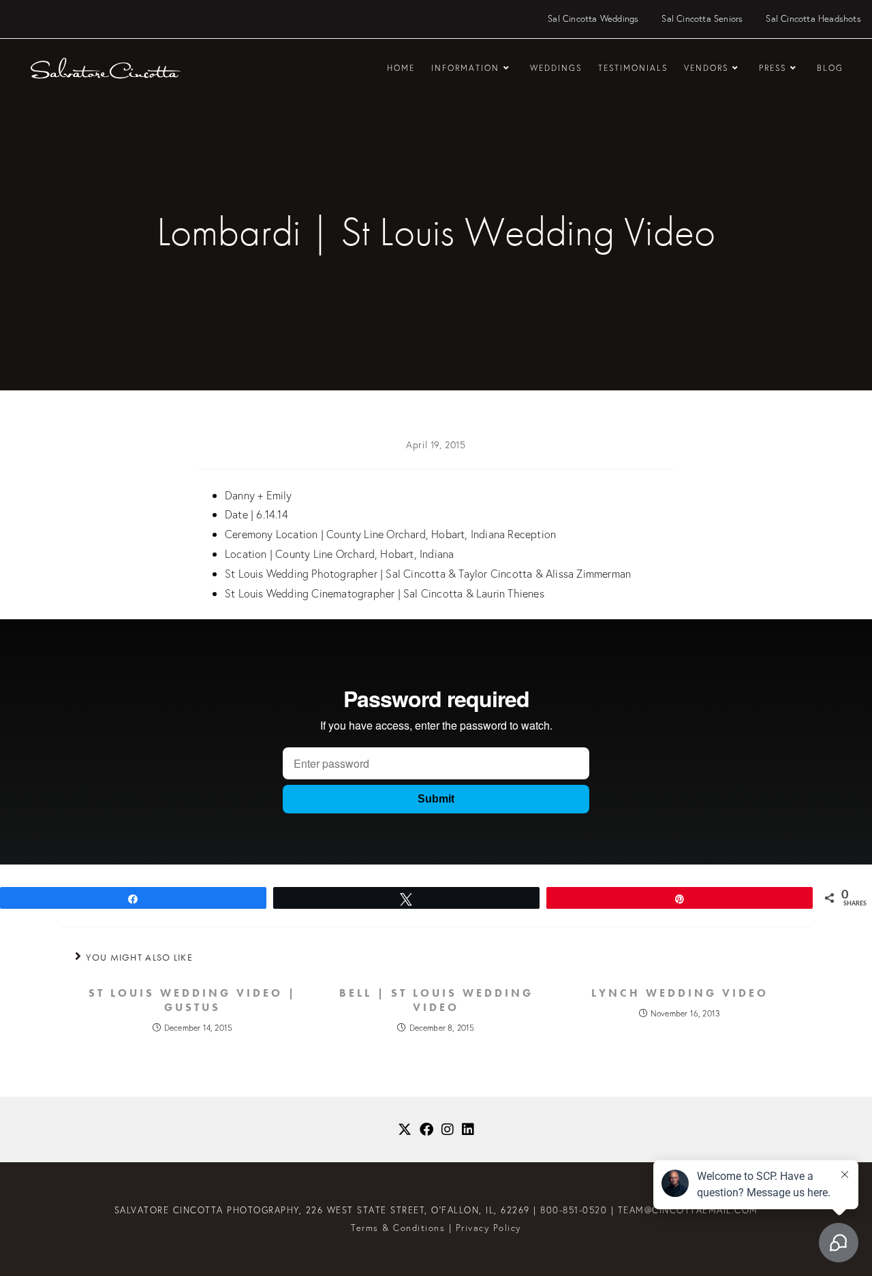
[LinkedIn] (468, 1129)
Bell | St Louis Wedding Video (436, 1000)
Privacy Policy (488, 1228)
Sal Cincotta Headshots (813, 19)
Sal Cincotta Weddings (593, 19)
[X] (404, 1129)
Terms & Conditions (398, 1228)
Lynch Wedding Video (679, 993)
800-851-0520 (573, 1210)
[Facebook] (426, 1129)
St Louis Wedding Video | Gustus (192, 1000)
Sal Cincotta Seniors (702, 19)
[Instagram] (447, 1129)
